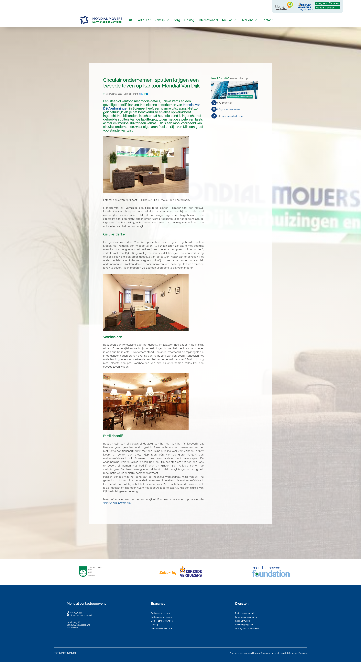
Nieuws (227, 20)
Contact (267, 20)
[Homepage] (130, 20)
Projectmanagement (244, 613)
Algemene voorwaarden (241, 653)
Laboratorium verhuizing (246, 617)
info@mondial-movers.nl (230, 109)
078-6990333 (76, 612)
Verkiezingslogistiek (244, 624)
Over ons (247, 20)
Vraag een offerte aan (327, 3)
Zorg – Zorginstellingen (162, 621)
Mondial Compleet (325, 7)
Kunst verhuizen (242, 621)
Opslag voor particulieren (247, 628)
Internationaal (208, 20)
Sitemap (303, 653)
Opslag (189, 20)
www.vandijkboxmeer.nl (117, 502)
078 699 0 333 (224, 102)
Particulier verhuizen (160, 613)
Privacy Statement (261, 653)
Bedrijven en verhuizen (161, 617)
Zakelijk (160, 20)
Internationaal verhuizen (162, 628)
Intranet (275, 653)
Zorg (176, 20)
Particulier (143, 20)
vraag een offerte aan (231, 116)
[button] (277, 20)
